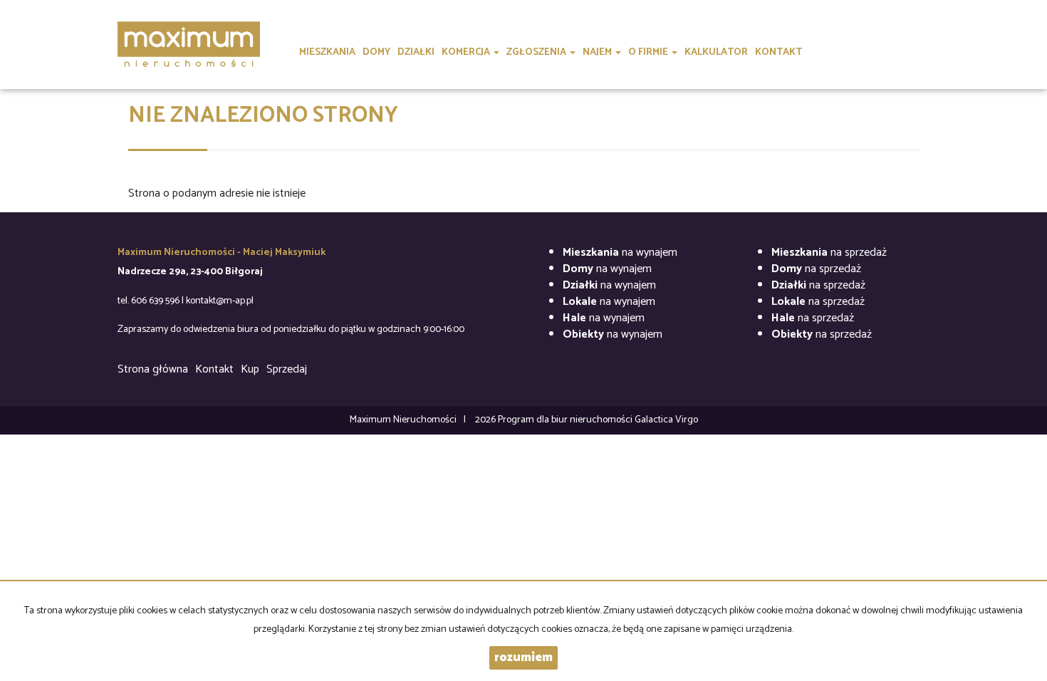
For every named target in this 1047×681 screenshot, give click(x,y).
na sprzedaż (829, 252)
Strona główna (153, 369)
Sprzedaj (286, 369)
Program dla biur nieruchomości (566, 420)
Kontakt (214, 369)
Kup (250, 369)
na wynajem (620, 252)
